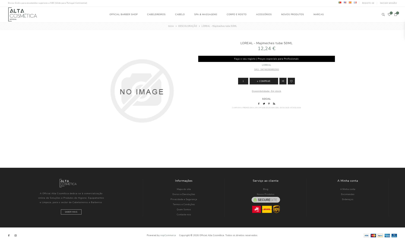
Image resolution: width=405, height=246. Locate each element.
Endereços (347, 199)
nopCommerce (168, 235)
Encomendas (348, 194)
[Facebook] (9, 235)
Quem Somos (184, 209)
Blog (265, 189)
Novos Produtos (265, 194)
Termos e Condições (184, 204)
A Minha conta (347, 189)
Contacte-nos (184, 214)
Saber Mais (71, 212)
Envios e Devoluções (184, 194)
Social (266, 98)
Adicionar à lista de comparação (283, 81)
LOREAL (266, 65)
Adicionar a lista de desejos (291, 81)
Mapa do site (184, 189)
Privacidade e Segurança (184, 199)
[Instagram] (15, 235)
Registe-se (368, 3)
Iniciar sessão (388, 3)
